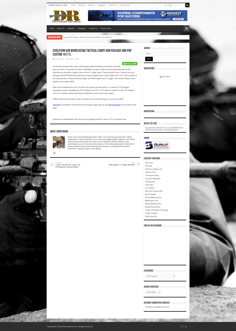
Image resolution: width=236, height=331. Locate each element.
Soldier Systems (151, 213)
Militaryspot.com (151, 201)
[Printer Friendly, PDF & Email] (129, 63)
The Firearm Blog (152, 175)
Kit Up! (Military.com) (153, 197)
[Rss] (166, 5)
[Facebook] (168, 5)
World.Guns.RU (151, 216)
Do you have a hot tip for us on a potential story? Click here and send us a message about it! (164, 129)
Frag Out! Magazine (152, 178)
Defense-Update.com (153, 169)
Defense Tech (150, 172)
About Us (82, 5)
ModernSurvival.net (152, 207)
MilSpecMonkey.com (153, 204)
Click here (56, 105)
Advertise (91, 5)
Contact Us (112, 5)
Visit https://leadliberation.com (157, 307)
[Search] (187, 5)
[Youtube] (171, 5)
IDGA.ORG (149, 185)
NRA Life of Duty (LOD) (154, 191)
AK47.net (148, 166)
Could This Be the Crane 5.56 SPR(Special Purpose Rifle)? (67, 165)
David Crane (59, 59)
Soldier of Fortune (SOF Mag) (156, 210)
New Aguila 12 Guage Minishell (122, 164)
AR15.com (149, 163)
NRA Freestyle (150, 194)
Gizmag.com (150, 182)
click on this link (114, 105)
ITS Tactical (149, 188)
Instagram (102, 5)
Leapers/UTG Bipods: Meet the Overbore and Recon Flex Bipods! (87, 37)
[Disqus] (95, 205)
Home (73, 5)
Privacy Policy (124, 5)
